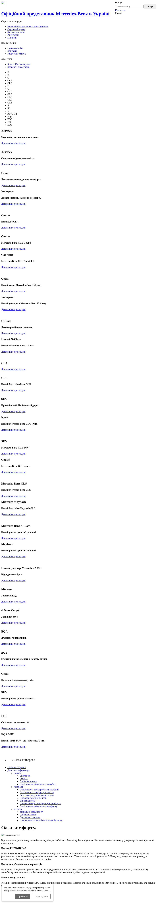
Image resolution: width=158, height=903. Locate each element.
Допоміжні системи (30, 817)
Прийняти (23, 896)
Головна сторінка (16, 767)
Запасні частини (16, 32)
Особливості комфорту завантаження (39, 789)
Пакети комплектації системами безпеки (41, 820)
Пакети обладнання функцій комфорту (40, 803)
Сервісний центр (16, 29)
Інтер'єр (24, 778)
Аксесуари (13, 35)
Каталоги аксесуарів (18, 67)
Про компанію (15, 48)
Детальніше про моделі (13, 143)
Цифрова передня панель (33, 798)
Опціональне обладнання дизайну (38, 784)
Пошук (150, 6)
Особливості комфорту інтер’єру (37, 792)
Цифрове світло (28, 814)
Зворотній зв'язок (16, 53)
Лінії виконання (28, 781)
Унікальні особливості (31, 811)
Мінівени (12, 37)
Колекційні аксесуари (18, 64)
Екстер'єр (25, 775)
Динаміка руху (27, 800)
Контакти (120, 10)
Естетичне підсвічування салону (37, 795)
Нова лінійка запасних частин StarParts (27, 26)
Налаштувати (41, 896)
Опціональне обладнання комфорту (38, 806)
